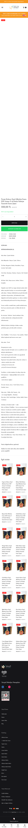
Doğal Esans (4, 770)
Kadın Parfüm (4, 753)
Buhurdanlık (4, 776)
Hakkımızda (4, 714)
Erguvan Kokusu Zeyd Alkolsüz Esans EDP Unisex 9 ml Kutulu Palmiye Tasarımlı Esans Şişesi (7, 485)
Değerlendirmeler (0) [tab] (7, 249)
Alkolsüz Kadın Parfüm (6, 763)
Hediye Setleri (12, 236)
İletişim (3, 717)
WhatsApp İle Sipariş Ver (14, 228)
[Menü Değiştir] (2, 7)
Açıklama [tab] (4, 245)
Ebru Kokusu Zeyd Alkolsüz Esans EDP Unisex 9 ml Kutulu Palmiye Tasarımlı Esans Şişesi (20, 613)
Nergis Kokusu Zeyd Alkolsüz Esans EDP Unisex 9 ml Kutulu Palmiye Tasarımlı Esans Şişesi (7, 549)
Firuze (13, 238)
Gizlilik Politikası (5, 793)
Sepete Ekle (14, 223)
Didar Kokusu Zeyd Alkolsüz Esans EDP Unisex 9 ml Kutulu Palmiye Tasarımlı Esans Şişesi (20, 549)
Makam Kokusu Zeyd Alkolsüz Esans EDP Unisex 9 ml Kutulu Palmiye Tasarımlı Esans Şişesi (21, 645)
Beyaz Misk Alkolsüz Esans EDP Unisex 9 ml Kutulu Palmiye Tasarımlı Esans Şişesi (7, 516)
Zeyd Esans (14, 812)
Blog (2, 723)
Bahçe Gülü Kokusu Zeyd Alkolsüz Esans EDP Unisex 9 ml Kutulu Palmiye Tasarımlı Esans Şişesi (21, 485)
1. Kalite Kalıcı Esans (6, 740)
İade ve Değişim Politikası (7, 803)
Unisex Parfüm (5, 750)
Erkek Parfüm (4, 757)
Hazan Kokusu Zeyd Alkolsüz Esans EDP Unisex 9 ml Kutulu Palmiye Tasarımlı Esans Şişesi (21, 581)
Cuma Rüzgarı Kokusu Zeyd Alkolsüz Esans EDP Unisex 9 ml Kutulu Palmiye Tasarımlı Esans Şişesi (7, 645)
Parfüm (3, 747)
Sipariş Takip (4, 720)
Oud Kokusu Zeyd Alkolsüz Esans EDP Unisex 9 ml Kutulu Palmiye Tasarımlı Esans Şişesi (6, 581)
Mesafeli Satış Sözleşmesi (7, 800)
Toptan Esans (4, 744)
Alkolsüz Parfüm (5, 760)
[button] (4, 825)
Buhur (3, 773)
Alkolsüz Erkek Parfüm (6, 766)
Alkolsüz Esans (5, 737)
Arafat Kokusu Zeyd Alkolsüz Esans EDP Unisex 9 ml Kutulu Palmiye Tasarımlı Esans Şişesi (20, 517)
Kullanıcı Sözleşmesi (6, 796)
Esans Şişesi (4, 779)
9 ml (10, 238)
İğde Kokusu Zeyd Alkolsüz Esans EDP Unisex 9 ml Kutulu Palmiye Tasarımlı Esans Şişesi (6, 613)
